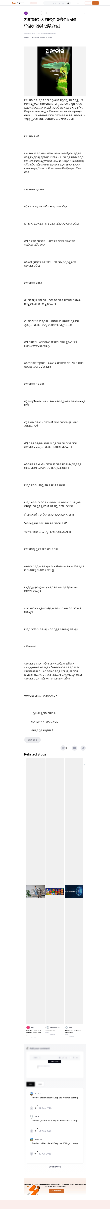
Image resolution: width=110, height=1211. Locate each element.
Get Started (56, 1191)
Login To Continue (55, 1061)
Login (88, 3)
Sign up (95, 3)
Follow (43, 13)
